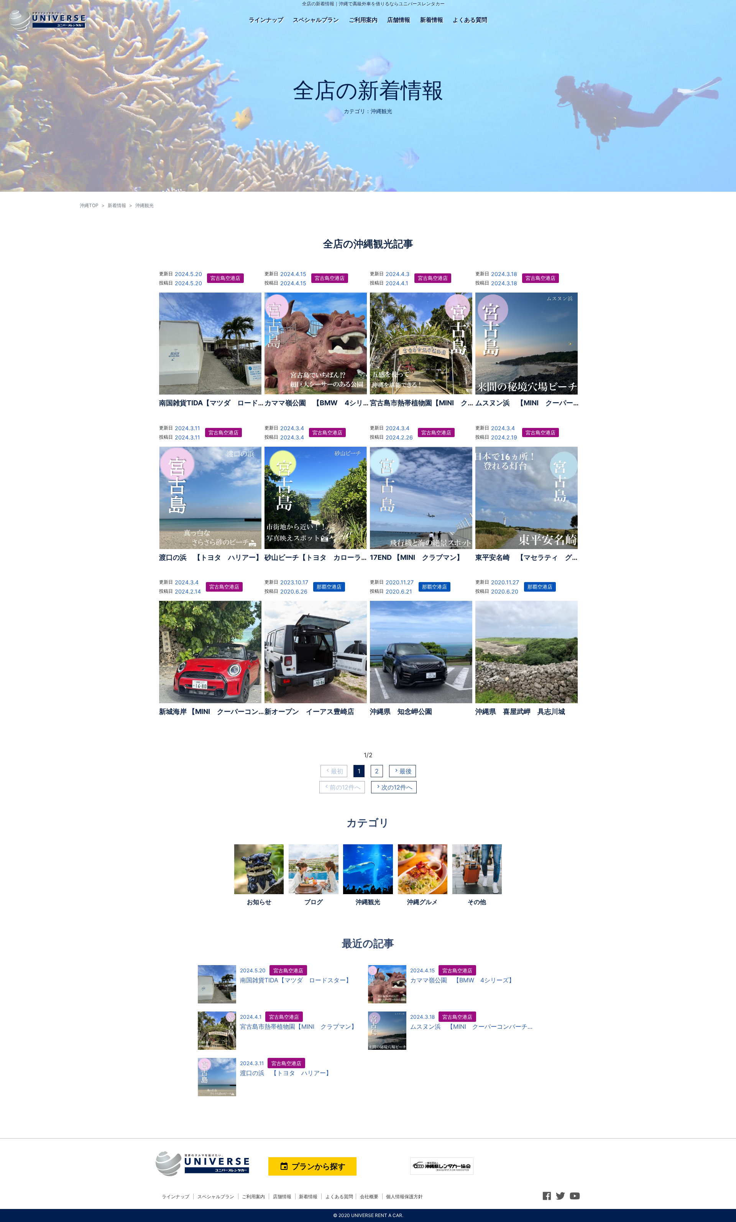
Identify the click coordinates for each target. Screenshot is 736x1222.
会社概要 (369, 1196)
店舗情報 (398, 19)
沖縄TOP (89, 205)
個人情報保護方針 (404, 1196)
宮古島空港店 (225, 278)
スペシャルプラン (316, 19)
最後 (405, 771)
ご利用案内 (363, 19)
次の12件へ (396, 787)
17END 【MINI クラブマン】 (416, 557)
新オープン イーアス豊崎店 (309, 711)
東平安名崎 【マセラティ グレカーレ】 (540, 557)
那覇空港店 (329, 587)
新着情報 (431, 19)
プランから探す (312, 1166)
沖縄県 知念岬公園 (401, 711)
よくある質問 (470, 19)
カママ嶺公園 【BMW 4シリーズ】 (324, 403)
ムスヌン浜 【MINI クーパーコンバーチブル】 (551, 403)
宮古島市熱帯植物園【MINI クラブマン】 (436, 403)
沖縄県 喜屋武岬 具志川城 (520, 711)
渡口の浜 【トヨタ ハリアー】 (211, 557)
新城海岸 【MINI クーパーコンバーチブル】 (229, 711)
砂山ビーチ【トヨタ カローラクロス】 (326, 557)
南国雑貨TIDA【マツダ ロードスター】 (222, 403)
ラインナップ (266, 19)
